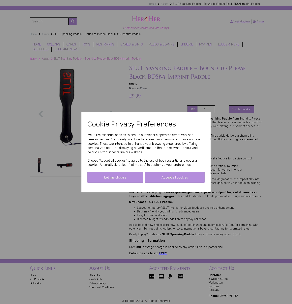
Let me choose (115, 177)
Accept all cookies (174, 177)
